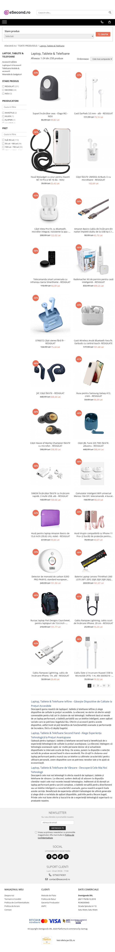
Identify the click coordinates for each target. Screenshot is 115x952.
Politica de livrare (12, 906)
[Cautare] (110, 12)
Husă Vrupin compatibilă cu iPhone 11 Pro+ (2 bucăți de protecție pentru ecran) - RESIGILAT (93, 535)
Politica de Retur (48, 899)
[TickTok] (60, 856)
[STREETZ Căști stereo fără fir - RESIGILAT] (50, 316)
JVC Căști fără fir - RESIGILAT (50, 393)
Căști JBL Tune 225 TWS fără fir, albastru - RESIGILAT (93, 444)
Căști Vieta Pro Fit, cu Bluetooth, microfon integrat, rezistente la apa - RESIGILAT (50, 230)
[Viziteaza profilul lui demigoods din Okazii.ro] (47, 940)
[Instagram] (66, 856)
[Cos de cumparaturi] (109, 22)
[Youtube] (54, 856)
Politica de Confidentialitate (16, 902)
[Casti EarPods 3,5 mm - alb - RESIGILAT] (93, 89)
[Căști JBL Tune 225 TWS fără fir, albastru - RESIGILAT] (93, 424)
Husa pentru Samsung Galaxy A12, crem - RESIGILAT (93, 394)
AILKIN (8, 116)
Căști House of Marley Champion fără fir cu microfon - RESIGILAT (50, 444)
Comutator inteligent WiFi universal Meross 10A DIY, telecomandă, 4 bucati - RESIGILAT (93, 495)
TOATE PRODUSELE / (28, 45)
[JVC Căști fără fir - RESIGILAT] (50, 372)
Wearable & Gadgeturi (12, 74)
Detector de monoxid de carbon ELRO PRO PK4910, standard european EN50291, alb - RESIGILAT (50, 578)
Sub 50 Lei (9, 140)
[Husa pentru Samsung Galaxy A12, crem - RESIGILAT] (93, 372)
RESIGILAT (9, 86)
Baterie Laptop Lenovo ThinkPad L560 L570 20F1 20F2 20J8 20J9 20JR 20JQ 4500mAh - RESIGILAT (93, 578)
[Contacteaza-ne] (102, 22)
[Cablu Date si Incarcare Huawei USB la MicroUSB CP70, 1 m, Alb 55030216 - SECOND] (93, 652)
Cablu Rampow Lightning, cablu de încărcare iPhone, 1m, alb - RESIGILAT (50, 674)
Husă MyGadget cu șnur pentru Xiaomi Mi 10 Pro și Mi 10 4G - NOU (50, 178)
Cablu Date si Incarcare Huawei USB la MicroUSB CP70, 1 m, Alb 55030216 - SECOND (93, 674)
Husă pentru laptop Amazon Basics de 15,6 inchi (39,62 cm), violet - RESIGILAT (50, 535)
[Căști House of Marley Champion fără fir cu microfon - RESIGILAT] (50, 424)
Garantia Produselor (50, 902)
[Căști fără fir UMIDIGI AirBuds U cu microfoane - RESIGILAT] (93, 151)
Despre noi (9, 895)
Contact (8, 909)
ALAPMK (9, 119)
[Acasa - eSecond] (17, 12)
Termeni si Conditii (12, 899)
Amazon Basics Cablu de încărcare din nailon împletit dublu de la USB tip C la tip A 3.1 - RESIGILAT (93, 230)
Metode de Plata (48, 895)
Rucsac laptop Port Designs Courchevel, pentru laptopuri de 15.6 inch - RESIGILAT (50, 622)
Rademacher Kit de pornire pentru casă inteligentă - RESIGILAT (93, 281)
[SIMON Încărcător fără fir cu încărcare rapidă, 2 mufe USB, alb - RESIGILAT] (50, 474)
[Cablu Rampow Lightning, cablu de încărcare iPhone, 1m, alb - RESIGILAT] (50, 652)
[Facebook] (49, 856)
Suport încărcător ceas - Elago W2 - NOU (50, 115)
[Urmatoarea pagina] (109, 686)
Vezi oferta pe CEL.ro (66, 940)
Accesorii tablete (9, 61)
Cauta (104, 34)
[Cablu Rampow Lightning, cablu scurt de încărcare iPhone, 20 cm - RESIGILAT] (93, 604)
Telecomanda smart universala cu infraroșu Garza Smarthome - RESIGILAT (50, 281)
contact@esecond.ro (59, 879)
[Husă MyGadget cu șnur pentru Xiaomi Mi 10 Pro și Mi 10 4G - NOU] (50, 151)
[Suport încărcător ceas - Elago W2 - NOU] (50, 89)
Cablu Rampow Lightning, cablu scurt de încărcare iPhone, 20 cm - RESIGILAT (93, 622)
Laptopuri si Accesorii (11, 65)
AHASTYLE (9, 112)
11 (104, 685)
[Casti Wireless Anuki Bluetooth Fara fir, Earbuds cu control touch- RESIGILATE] (93, 316)
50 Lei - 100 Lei (11, 143)
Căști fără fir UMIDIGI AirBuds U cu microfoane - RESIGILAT (93, 178)
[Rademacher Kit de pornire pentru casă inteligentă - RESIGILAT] (93, 260)
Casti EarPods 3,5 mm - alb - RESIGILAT (93, 113)
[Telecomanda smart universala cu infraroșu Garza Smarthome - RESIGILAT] (50, 260)
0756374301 (59, 875)
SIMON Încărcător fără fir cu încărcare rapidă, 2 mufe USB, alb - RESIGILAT (50, 495)
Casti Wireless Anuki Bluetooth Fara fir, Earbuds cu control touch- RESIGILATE (93, 342)
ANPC (43, 906)
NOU (7, 93)
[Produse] (4, 23)
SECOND (9, 90)
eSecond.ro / (11, 45)
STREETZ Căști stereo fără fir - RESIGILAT (50, 342)
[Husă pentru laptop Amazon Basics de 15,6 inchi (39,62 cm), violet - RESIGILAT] (50, 519)
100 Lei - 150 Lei (12, 147)
